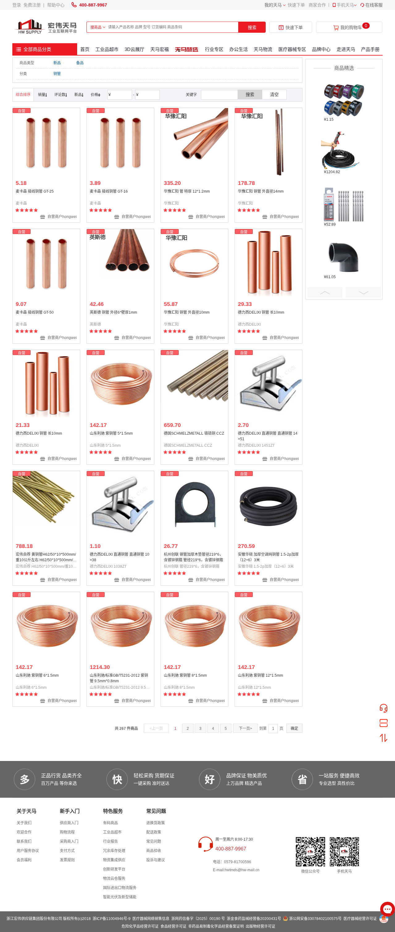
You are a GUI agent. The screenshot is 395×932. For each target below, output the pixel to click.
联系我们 (24, 841)
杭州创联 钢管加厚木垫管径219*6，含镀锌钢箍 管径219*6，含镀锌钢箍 (193, 557)
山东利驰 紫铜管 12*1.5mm (260, 675)
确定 (294, 728)
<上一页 (156, 728)
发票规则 (67, 860)
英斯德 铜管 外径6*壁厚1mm (113, 312)
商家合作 (317, 4)
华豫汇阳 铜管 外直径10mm (187, 312)
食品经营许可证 (173, 926)
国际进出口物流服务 (119, 888)
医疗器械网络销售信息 (150, 919)
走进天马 (346, 49)
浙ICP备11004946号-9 (112, 919)
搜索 (252, 27)
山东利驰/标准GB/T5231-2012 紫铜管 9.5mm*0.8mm (119, 678)
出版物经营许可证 (260, 926)
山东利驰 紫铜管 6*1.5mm (37, 675)
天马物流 (263, 49)
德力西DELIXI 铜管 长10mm (261, 312)
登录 (17, 4)
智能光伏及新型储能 (119, 897)
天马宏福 (159, 49)
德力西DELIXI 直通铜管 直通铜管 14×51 (267, 436)
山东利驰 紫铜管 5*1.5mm (111, 433)
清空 (274, 94)
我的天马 (273, 4)
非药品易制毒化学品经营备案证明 (216, 926)
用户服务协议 (28, 851)
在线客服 (374, 4)
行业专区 (214, 49)
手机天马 (345, 4)
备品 (80, 63)
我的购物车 (351, 27)
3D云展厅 (134, 49)
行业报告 (110, 841)
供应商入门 (69, 823)
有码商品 (110, 823)
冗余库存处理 (114, 851)
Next (363, 292)
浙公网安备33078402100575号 (315, 919)
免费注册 (33, 4)
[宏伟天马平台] (46, 27)
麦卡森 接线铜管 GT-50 (35, 312)
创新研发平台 (114, 869)
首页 (84, 49)
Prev (325, 292)
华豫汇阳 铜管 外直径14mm (261, 191)
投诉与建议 (155, 860)
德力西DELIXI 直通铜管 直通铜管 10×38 (119, 557)
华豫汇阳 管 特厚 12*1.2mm (187, 191)
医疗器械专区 (292, 49)
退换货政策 (155, 823)
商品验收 (153, 851)
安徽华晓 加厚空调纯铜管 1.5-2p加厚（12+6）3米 (268, 557)
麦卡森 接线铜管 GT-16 (109, 191)
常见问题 (153, 841)
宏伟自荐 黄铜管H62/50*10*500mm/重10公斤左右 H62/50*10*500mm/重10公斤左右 (46, 558)
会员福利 (24, 860)
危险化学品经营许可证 (140, 926)
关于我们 (24, 823)
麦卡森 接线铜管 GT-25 (35, 191)
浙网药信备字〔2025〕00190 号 (198, 919)
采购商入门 (69, 841)
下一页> (245, 728)
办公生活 (238, 49)
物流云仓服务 (114, 878)
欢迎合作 (24, 832)
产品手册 (370, 49)
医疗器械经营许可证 (360, 919)
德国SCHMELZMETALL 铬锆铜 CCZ (194, 433)
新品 (57, 63)
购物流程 (67, 832)
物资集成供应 (114, 860)
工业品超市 (106, 49)
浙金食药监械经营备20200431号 (254, 919)
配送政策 (153, 832)
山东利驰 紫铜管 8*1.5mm (185, 675)
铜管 (57, 74)
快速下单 (296, 4)
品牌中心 (321, 49)
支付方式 (67, 851)
